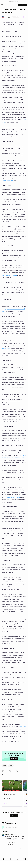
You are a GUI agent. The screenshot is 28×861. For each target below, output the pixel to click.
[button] (14, 1)
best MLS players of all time (9, 275)
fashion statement (7, 180)
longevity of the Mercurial (13, 497)
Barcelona (7, 798)
